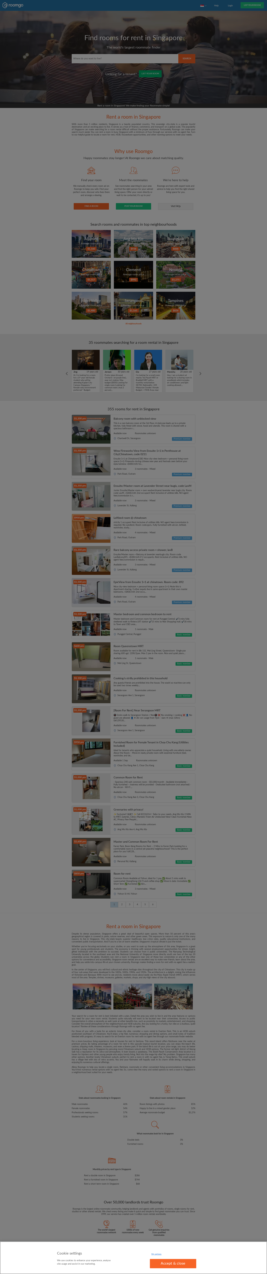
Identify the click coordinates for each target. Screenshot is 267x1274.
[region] (133, 1257)
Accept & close (173, 1263)
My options (156, 1254)
